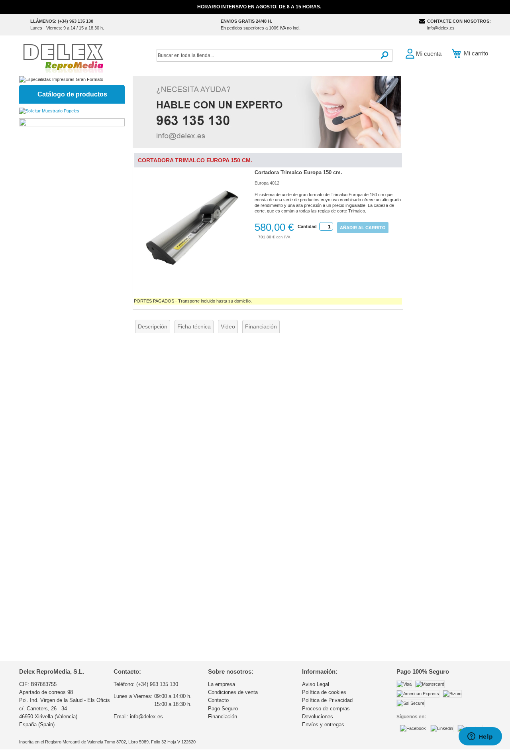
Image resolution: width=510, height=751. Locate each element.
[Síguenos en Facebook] (413, 728)
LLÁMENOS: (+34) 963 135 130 (61, 21)
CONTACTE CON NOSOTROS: (459, 21)
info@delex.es (441, 28)
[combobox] (274, 55)
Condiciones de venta (233, 692)
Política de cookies (324, 692)
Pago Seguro (223, 709)
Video (228, 326)
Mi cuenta (428, 53)
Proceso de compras (326, 709)
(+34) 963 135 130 (157, 684)
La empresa (221, 684)
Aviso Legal (315, 684)
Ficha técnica (194, 326)
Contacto (218, 700)
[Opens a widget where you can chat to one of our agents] (480, 737)
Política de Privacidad (327, 700)
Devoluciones (317, 717)
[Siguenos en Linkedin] (441, 728)
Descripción (152, 326)
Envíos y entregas (323, 724)
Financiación (261, 326)
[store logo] (63, 57)
